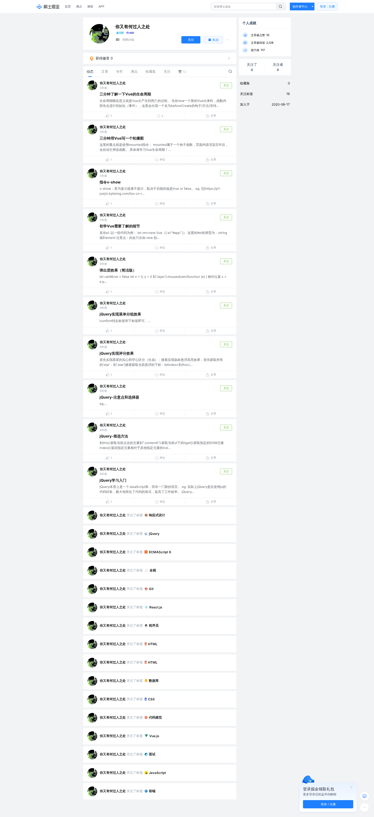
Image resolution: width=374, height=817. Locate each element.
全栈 (153, 570)
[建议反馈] (364, 796)
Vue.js (154, 736)
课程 (90, 6)
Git (151, 589)
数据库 (154, 681)
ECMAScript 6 (160, 552)
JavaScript (157, 773)
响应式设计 (157, 515)
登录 (327, 6)
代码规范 (155, 717)
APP (101, 6)
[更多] (364, 807)
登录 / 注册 (328, 804)
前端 (152, 791)
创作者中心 (300, 6)
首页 (68, 6)
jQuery (154, 534)
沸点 (79, 6)
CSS (151, 699)
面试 (152, 754)
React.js (155, 607)
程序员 (154, 625)
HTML (152, 644)
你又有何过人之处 (113, 83)
